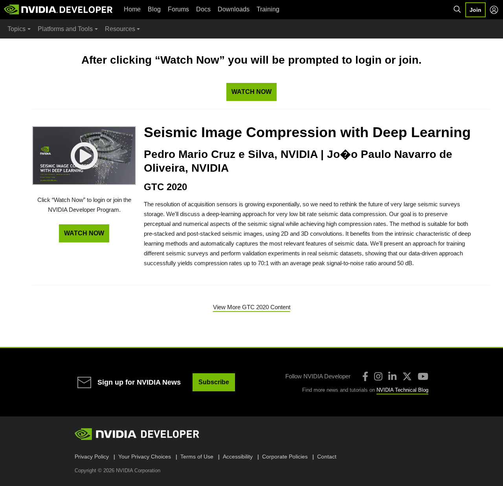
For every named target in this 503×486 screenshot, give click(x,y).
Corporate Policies (285, 456)
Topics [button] (16, 29)
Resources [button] (120, 29)
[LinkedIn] (392, 376)
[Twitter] (407, 376)
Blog (154, 9)
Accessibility (238, 456)
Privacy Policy (92, 456)
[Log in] (494, 10)
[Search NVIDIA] (457, 9)
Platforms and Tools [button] (65, 29)
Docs (203, 9)
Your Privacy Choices (144, 456)
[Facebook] (365, 376)
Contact (326, 456)
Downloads (234, 9)
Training (268, 9)
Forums (178, 9)
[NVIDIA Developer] (59, 9)
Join (475, 10)
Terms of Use (196, 456)
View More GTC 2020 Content (251, 307)
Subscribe (213, 382)
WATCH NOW (251, 91)
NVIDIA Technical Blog (402, 390)
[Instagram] (378, 376)
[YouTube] (423, 376)
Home (132, 9)
